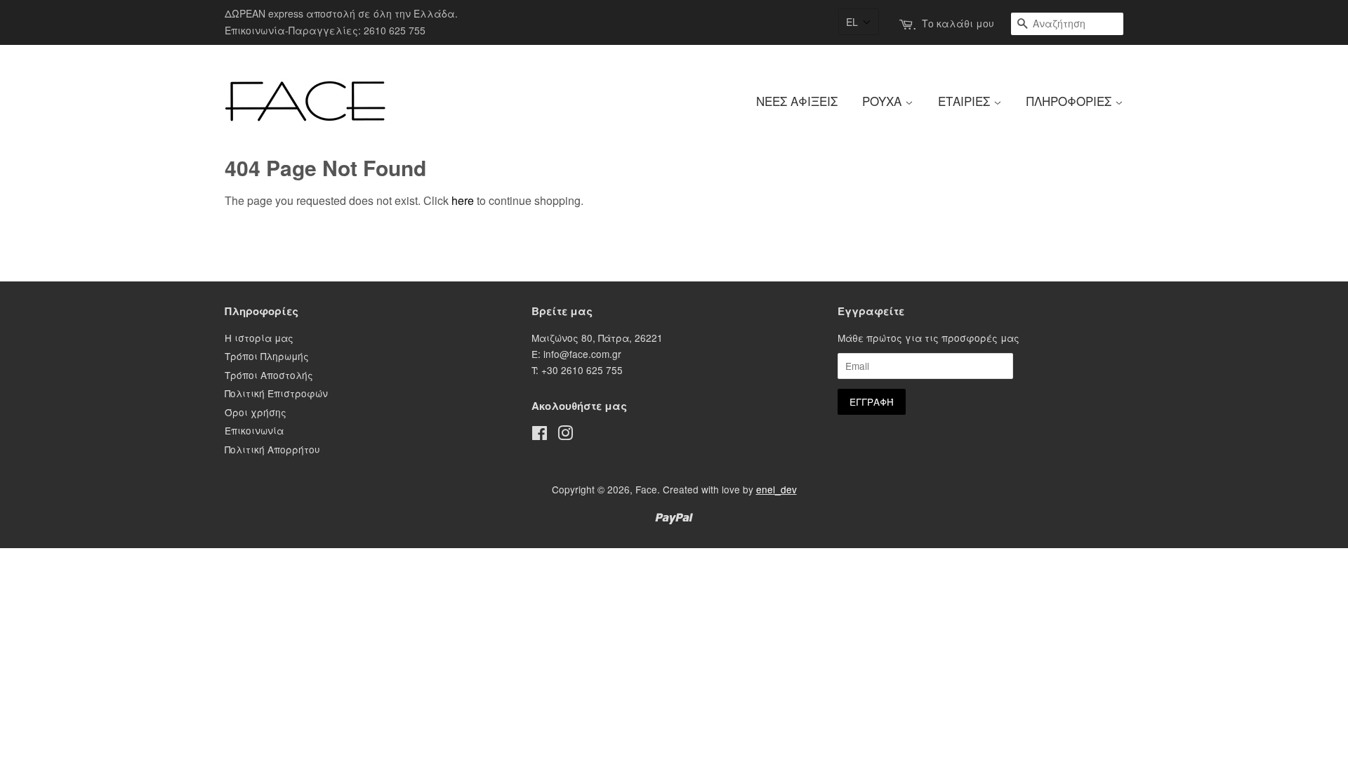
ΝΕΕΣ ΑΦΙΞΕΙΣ (797, 100)
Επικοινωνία (254, 430)
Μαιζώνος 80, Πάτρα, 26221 (597, 338)
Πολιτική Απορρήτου (272, 449)
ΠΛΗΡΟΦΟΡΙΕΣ (1070, 100)
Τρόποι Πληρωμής (267, 356)
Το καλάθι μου (958, 23)
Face (646, 489)
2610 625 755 (394, 30)
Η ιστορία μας (259, 338)
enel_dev (776, 489)
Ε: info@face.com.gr (576, 354)
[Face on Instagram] (565, 435)
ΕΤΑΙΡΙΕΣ (965, 100)
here (462, 200)
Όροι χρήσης (255, 412)
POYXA (883, 100)
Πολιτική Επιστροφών (276, 393)
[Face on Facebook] (539, 435)
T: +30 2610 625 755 (577, 370)
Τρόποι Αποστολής (269, 375)
